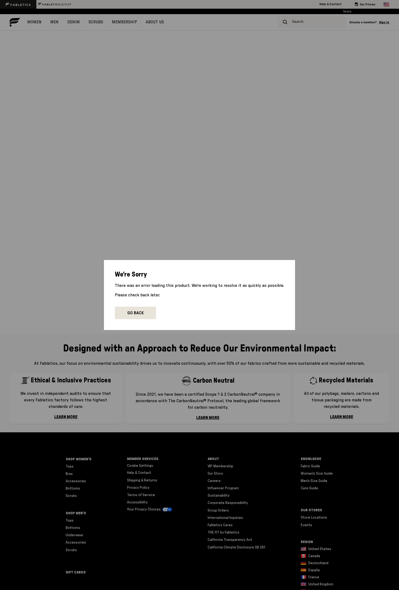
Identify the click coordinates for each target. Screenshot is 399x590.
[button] (135, 313)
